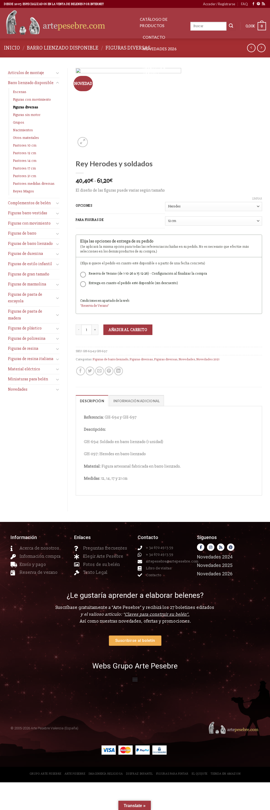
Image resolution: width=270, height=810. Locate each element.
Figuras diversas (127, 48)
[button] (135, 679)
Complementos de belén (29, 203)
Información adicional (136, 401)
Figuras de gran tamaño (28, 274)
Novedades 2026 (159, 49)
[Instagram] (210, 547)
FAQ (244, 4)
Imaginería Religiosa (106, 774)
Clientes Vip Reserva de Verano (155, 66)
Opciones (84, 206)
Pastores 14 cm (24, 160)
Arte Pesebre (75, 774)
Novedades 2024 (215, 557)
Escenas (19, 92)
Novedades (17, 389)
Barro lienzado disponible (62, 48)
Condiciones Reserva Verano (159, 88)
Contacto (154, 37)
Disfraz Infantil (139, 774)
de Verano (100, 306)
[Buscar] (230, 26)
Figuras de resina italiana (30, 358)
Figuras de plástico (25, 328)
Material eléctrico (24, 369)
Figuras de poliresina (26, 338)
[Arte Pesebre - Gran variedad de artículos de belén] (68, 23)
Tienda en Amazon (225, 774)
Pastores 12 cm (24, 153)
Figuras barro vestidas (27, 213)
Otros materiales (26, 137)
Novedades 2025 (215, 565)
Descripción (92, 401)
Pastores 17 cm (24, 168)
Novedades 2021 (207, 359)
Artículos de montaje (26, 72)
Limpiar (257, 198)
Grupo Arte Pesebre (45, 774)
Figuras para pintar (172, 774)
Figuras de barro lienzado (30, 243)
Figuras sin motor (26, 115)
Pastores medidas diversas (34, 183)
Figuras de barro (22, 233)
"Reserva (86, 306)
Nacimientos (23, 130)
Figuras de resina (23, 348)
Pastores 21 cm (24, 176)
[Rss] (220, 547)
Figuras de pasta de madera (25, 315)
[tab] (92, 400)
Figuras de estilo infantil (30, 263)
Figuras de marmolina (27, 284)
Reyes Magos (23, 191)
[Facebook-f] (200, 547)
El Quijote (200, 774)
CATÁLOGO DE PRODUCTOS (153, 22)
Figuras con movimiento (32, 99)
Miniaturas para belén (28, 379)
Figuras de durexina (25, 253)
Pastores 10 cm (24, 145)
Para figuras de (90, 220)
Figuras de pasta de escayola (25, 298)
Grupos (18, 122)
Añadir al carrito (128, 329)
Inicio (12, 48)
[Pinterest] (230, 547)
